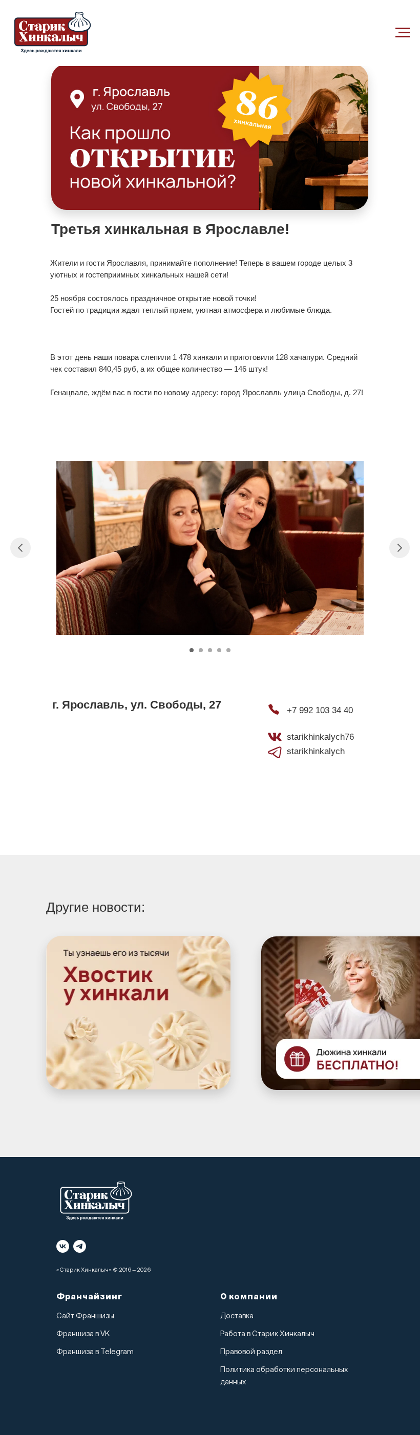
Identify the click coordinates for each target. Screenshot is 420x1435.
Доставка (237, 1316)
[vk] (62, 1246)
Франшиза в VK (83, 1334)
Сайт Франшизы (85, 1316)
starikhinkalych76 (320, 737)
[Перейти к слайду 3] (210, 650)
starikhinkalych (316, 751)
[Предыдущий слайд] (20, 548)
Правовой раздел (251, 1352)
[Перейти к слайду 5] (228, 650)
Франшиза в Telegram (95, 1352)
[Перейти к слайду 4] (219, 650)
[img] (138, 1012)
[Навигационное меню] (402, 33)
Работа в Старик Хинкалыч (267, 1334)
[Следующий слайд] (399, 548)
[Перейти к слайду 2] (201, 650)
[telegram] (79, 1246)
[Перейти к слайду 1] (192, 650)
